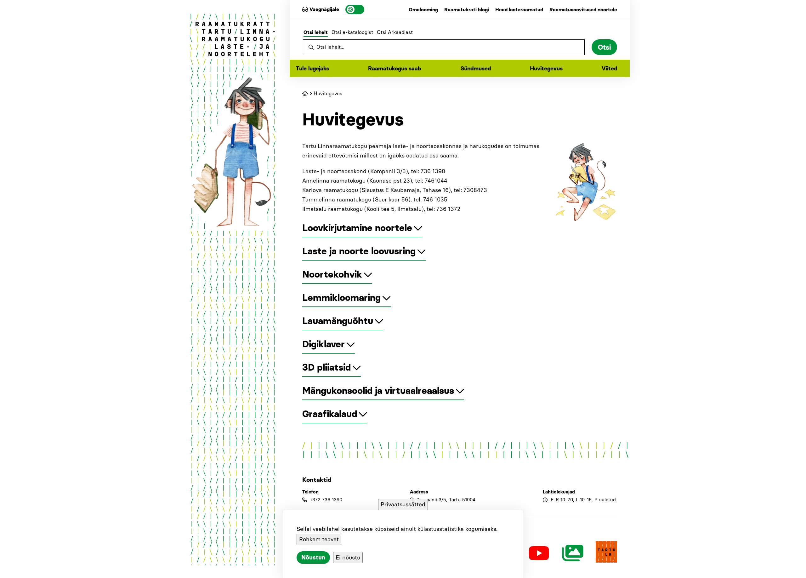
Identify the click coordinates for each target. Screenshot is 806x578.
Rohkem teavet (319, 539)
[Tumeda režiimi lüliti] (354, 9)
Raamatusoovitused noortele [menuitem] (583, 10)
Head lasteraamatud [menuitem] (519, 10)
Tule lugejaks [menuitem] (312, 68)
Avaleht (305, 93)
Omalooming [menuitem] (423, 10)
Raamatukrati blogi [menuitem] (466, 10)
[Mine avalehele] (232, 37)
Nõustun (313, 557)
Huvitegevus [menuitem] (546, 68)
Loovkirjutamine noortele (357, 228)
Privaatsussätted (403, 504)
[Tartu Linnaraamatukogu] (606, 553)
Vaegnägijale (324, 9)
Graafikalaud (329, 414)
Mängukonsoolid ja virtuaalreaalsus (378, 390)
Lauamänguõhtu (337, 321)
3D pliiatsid (326, 367)
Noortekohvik (332, 274)
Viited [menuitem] (609, 68)
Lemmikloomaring (341, 297)
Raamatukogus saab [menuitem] (394, 68)
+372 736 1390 (326, 500)
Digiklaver (323, 344)
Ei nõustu (348, 557)
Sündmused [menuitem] (476, 68)
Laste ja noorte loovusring (359, 251)
